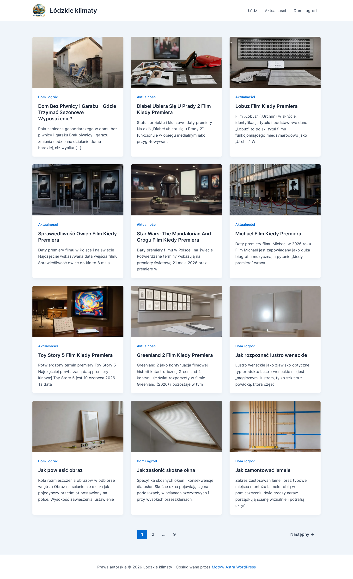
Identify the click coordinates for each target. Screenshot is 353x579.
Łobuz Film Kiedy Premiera (266, 106)
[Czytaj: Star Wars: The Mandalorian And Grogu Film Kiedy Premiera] (176, 189)
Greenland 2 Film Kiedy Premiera (175, 355)
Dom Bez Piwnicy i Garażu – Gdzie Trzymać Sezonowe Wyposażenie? (77, 112)
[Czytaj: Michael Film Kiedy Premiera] (275, 189)
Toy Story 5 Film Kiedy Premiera (75, 355)
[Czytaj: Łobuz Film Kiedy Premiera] (275, 62)
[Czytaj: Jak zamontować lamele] (275, 426)
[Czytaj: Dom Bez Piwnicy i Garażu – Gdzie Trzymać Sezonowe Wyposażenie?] (77, 62)
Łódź (252, 10)
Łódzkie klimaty (73, 10)
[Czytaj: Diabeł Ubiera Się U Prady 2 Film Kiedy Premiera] (176, 62)
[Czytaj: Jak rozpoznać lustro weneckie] (275, 310)
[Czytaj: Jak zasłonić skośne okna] (176, 426)
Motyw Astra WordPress (234, 567)
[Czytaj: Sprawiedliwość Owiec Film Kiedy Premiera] (77, 189)
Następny (302, 534)
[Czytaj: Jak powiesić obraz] (77, 426)
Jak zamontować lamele (263, 470)
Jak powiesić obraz (60, 470)
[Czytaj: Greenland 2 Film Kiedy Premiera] (176, 310)
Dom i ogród (305, 10)
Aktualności (275, 10)
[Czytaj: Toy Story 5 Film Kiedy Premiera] (77, 310)
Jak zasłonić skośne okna (166, 470)
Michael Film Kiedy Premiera (268, 234)
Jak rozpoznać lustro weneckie (271, 355)
